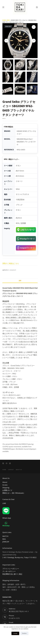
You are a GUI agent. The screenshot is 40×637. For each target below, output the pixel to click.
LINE (4, 503)
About (4, 482)
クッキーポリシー (9, 571)
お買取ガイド (7, 490)
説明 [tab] (20, 280)
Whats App (6, 518)
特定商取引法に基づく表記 (12, 574)
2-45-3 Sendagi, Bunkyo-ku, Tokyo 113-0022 (19, 557)
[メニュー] (3, 7)
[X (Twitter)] (10, 463)
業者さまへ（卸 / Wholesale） (13, 493)
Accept (15, 633)
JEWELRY (5, 542)
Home (4, 469)
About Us (19, 469)
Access (4, 485)
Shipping (5, 487)
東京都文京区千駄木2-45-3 (19, 611)
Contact (11, 469)
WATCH (5, 536)
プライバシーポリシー (10, 569)
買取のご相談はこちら (10, 263)
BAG (4, 539)
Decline (24, 633)
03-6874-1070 (14, 618)
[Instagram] (3, 463)
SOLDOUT (13, 270)
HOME (4, 20)
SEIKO (8, 20)
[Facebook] (6, 463)
